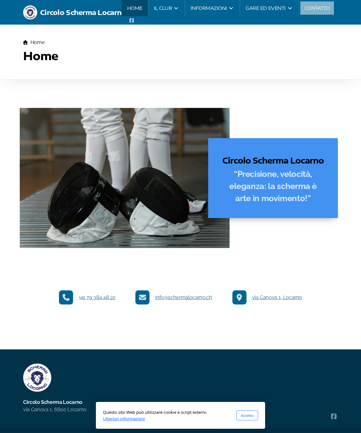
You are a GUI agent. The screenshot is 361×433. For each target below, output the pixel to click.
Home (37, 42)
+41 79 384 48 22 (97, 297)
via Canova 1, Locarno (277, 297)
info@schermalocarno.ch (183, 297)
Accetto (247, 415)
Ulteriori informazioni (124, 418)
